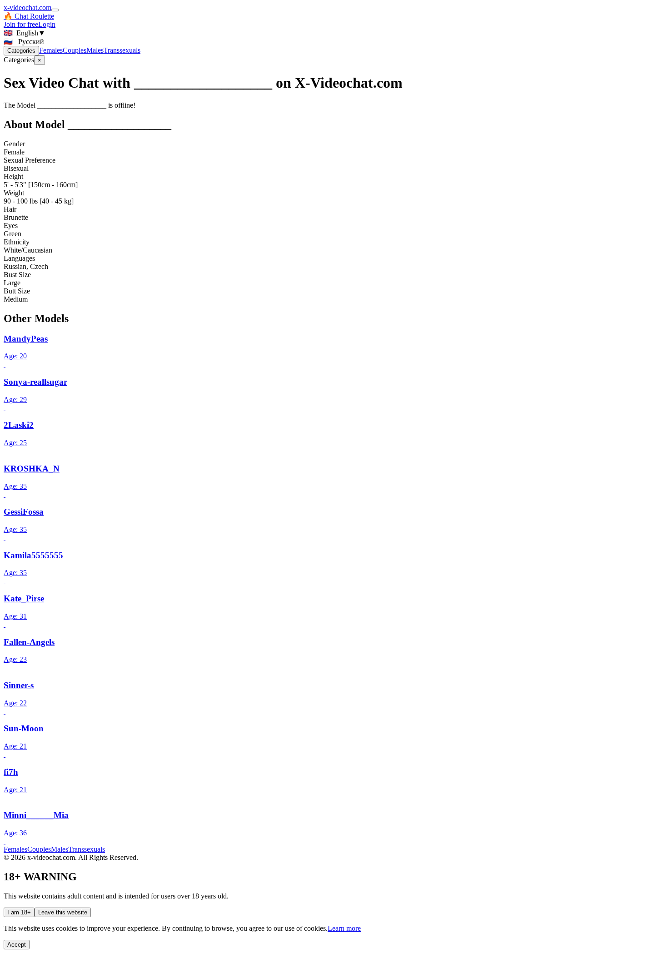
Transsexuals (122, 50)
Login (46, 24)
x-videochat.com (27, 7)
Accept (16, 944)
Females (51, 50)
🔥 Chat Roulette (29, 16)
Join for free (21, 24)
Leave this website (62, 912)
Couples (74, 50)
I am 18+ (19, 912)
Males (95, 50)
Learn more (344, 928)
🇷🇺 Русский (24, 41)
